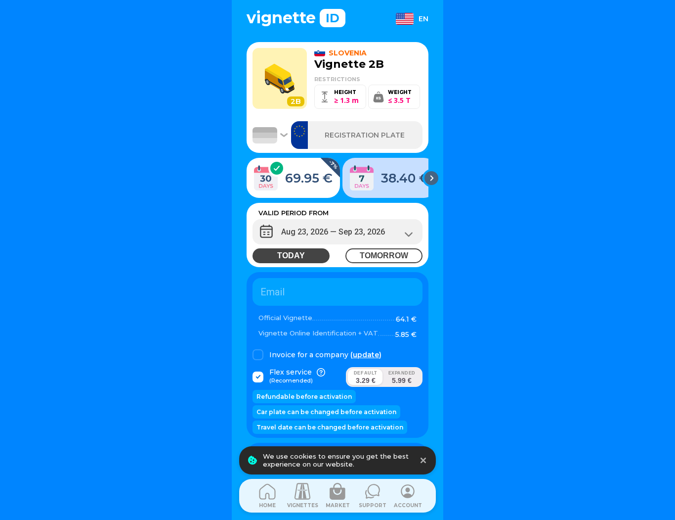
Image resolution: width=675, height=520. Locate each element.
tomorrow (384, 255)
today (291, 255)
